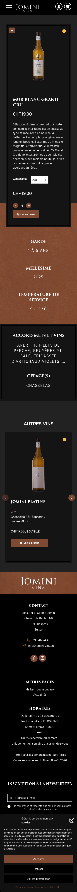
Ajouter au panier (25, 214)
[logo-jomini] (28, 7)
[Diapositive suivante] (71, 497)
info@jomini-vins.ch (41, 645)
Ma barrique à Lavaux (40, 689)
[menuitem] (9, 7)
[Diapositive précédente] (5, 497)
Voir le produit (31, 542)
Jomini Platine (28, 502)
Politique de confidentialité (47, 887)
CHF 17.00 (25, 531)
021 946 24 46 (41, 640)
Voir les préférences (38, 878)
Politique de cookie (24, 887)
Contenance (20, 178)
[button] (71, 820)
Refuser (38, 868)
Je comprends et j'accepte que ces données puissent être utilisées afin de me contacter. (42, 807)
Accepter (38, 859)
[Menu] (9, 7)
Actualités (39, 694)
